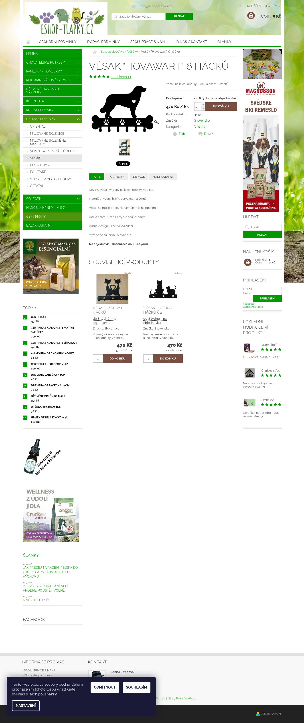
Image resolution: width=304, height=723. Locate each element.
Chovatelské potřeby (45, 62)
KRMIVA (32, 53)
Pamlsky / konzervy (44, 71)
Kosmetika (35, 101)
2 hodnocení (121, 77)
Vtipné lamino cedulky (50, 179)
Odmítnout (105, 687)
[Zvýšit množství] (203, 104)
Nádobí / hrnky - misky (46, 207)
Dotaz (208, 134)
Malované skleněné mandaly (48, 142)
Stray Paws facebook (182, 698)
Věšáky (36, 158)
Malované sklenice (47, 133)
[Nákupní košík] (247, 263)
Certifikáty (36, 216)
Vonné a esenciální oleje (53, 151)
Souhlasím (136, 687)
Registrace (272, 6)
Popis (96, 176)
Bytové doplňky (40, 119)
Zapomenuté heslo (253, 307)
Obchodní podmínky (58, 42)
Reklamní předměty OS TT (48, 80)
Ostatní (36, 186)
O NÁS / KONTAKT (191, 42)
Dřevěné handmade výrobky (43, 90)
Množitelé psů (36, 600)
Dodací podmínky (103, 42)
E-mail (247, 289)
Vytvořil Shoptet (271, 714)
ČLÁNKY (224, 42)
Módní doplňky (39, 110)
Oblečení (34, 199)
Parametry (116, 176)
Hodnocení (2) (163, 176)
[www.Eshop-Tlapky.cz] (66, 21)
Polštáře (38, 172)
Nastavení (26, 705)
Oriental (38, 126)
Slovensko (202, 120)
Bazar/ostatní (38, 225)
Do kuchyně (41, 165)
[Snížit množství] (203, 108)
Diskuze (139, 176)
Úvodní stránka (28, 42)
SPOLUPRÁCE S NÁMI (148, 42)
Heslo (247, 293)
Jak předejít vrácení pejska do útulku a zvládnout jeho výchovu (50, 572)
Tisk (182, 134)
